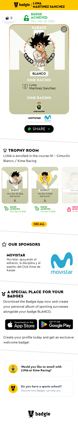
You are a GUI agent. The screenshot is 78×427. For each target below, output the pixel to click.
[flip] (64, 29)
